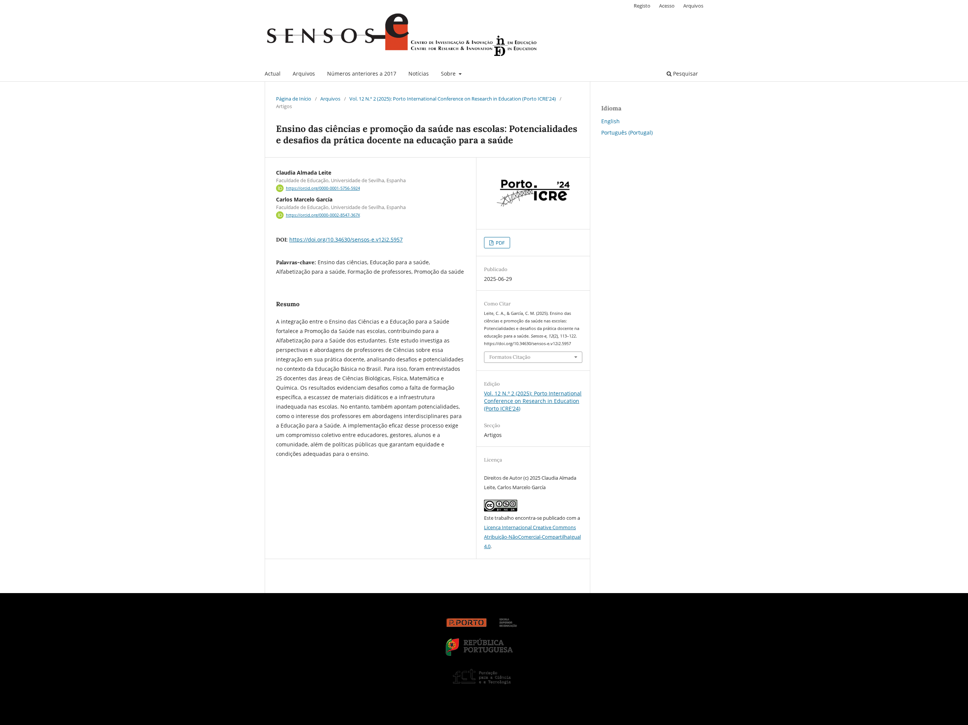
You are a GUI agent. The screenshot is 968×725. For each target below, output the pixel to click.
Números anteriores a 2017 (361, 73)
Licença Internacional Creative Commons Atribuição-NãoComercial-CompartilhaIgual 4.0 (532, 537)
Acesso (667, 5)
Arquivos (304, 73)
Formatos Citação (510, 357)
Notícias (418, 73)
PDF (500, 242)
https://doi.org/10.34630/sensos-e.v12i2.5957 (346, 239)
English (610, 121)
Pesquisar (685, 73)
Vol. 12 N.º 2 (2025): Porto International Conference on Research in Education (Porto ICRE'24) (452, 98)
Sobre (449, 73)
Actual (273, 73)
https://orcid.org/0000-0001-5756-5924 (323, 188)
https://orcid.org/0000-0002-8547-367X (323, 215)
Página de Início (293, 98)
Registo (642, 5)
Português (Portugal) (627, 132)
